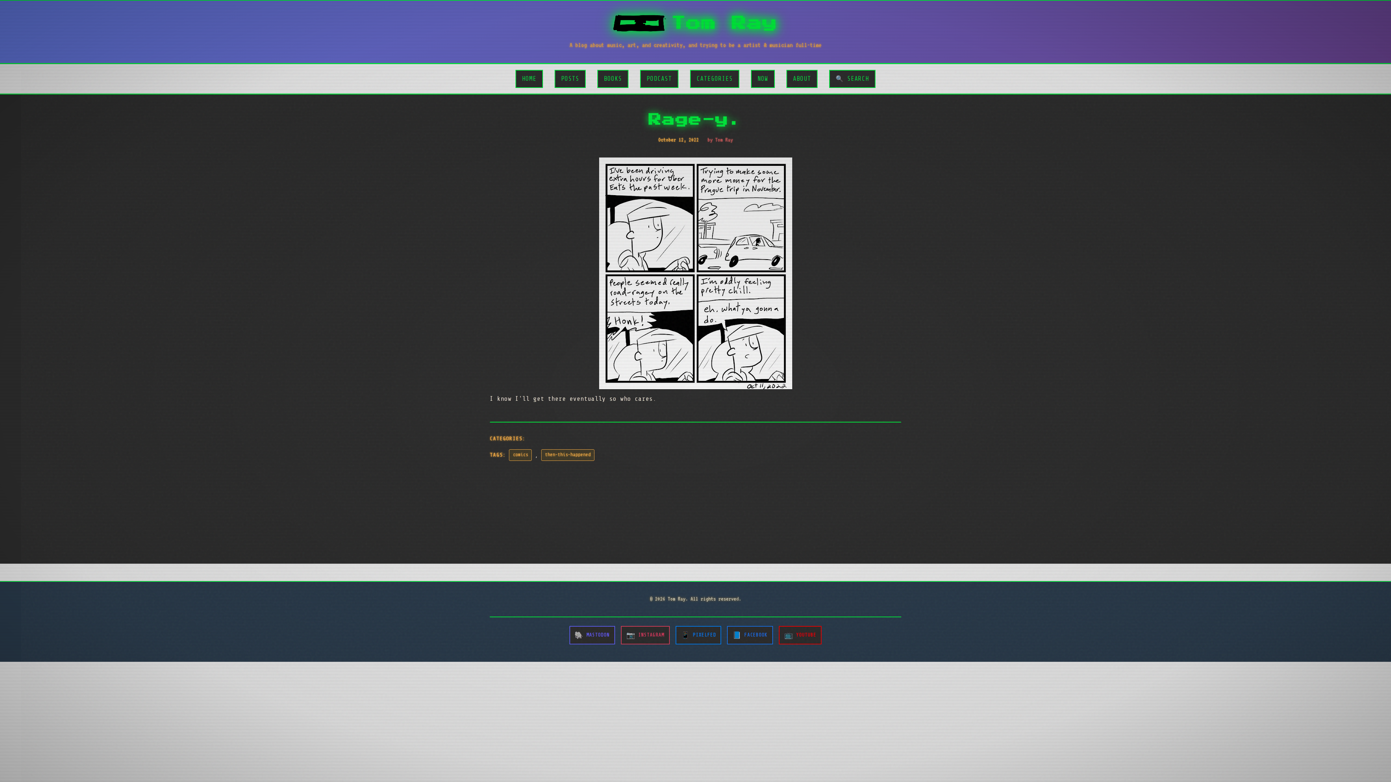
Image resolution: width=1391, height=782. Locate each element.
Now (762, 78)
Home (529, 78)
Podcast (659, 78)
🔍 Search (852, 78)
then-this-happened (568, 454)
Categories (715, 78)
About (802, 78)
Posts (570, 78)
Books (613, 78)
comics (520, 454)
